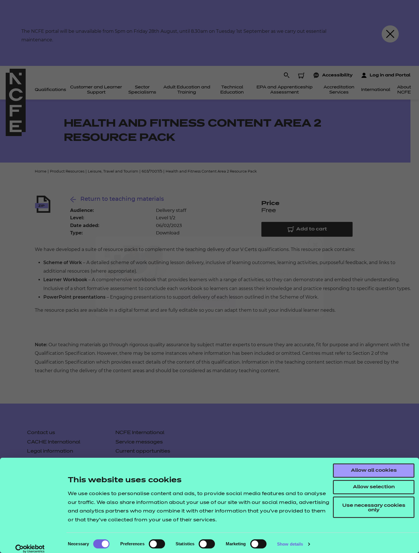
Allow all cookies (374, 470)
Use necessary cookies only (373, 508)
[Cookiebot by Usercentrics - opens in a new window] (30, 548)
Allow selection (374, 487)
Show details (290, 544)
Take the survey (208, 300)
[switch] (157, 543)
